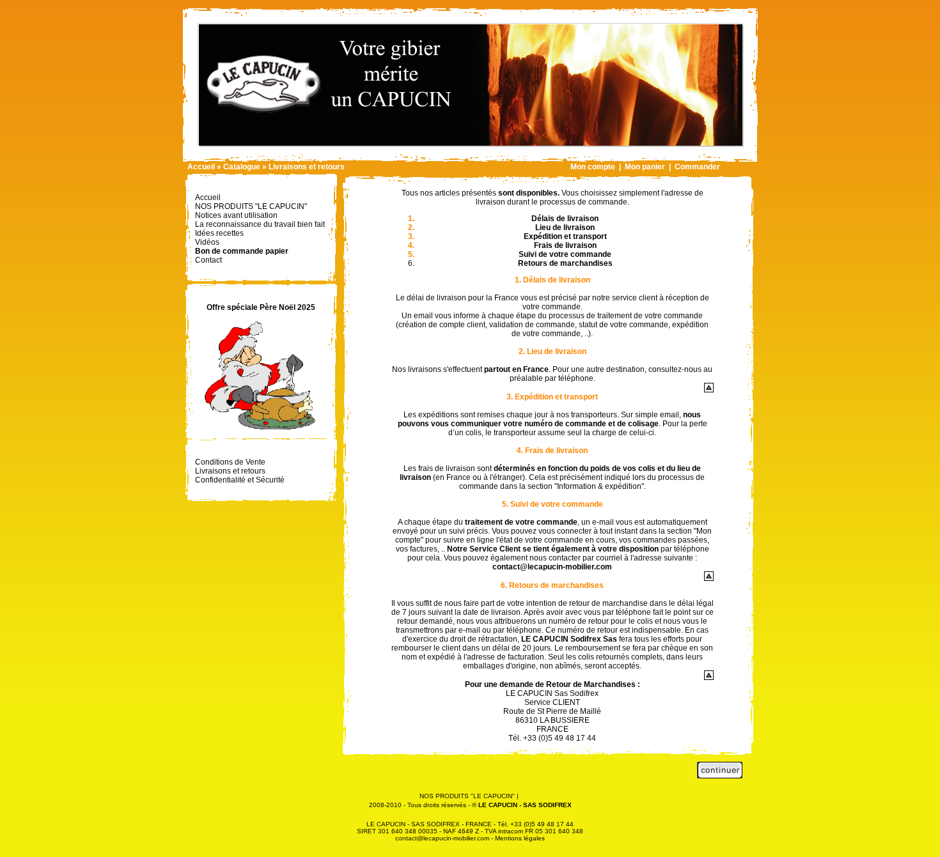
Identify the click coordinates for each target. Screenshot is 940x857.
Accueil (201, 166)
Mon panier (645, 166)
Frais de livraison (565, 245)
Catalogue (241, 166)
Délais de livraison (565, 218)
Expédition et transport (565, 236)
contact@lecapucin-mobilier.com (552, 566)
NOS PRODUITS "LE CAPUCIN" (467, 795)
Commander (697, 166)
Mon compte (592, 166)
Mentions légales (520, 838)
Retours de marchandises (565, 263)
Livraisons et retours (307, 166)
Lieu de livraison (565, 227)
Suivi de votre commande (565, 254)
